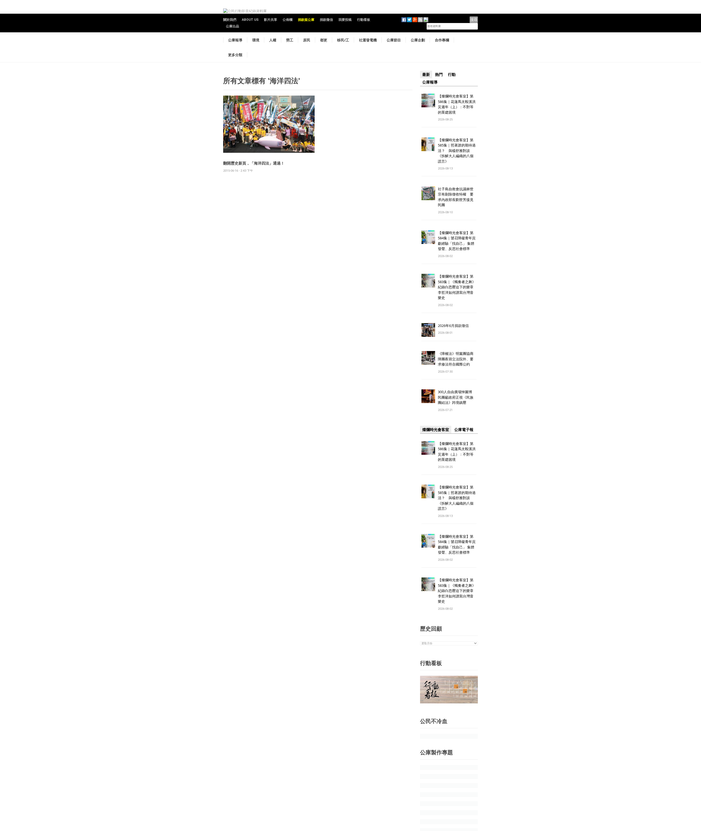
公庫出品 (232, 26)
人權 (272, 40)
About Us (250, 20)
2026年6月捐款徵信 (453, 325)
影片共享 (270, 20)
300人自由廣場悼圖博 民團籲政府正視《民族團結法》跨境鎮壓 (457, 397)
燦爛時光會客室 (435, 429)
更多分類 (235, 54)
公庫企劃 (418, 40)
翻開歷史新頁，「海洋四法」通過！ (254, 163)
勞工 (289, 40)
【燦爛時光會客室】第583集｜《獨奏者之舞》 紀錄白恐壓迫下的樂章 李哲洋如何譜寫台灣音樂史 (457, 287)
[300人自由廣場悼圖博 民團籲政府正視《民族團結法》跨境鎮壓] (428, 396)
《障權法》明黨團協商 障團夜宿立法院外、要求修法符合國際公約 (457, 359)
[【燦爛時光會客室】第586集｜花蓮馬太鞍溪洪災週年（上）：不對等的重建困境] (428, 100)
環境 (255, 40)
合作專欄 (442, 40)
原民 (306, 40)
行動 (452, 74)
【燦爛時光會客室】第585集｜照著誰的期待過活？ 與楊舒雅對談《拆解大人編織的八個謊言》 (457, 150)
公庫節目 (394, 40)
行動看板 (363, 20)
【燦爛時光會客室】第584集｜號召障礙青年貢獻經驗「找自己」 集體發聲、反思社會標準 (457, 240)
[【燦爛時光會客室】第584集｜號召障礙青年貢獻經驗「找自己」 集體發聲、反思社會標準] (428, 237)
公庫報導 (235, 40)
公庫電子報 (463, 429)
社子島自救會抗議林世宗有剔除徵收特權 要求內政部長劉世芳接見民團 (455, 197)
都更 (323, 40)
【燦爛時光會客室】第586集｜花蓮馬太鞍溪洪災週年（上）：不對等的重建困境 (457, 104)
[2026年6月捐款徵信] (428, 329)
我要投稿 (345, 20)
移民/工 (343, 40)
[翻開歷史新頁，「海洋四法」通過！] (269, 124)
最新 (426, 74)
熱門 (439, 74)
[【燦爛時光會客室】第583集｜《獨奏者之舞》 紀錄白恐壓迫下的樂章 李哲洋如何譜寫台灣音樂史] (428, 280)
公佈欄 (287, 20)
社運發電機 (368, 40)
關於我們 (229, 20)
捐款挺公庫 (306, 20)
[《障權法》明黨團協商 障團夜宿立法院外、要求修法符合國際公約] (428, 358)
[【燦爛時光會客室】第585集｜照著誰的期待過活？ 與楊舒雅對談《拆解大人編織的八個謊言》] (428, 144)
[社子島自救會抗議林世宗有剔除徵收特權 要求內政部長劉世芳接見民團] (428, 193)
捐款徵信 (326, 20)
